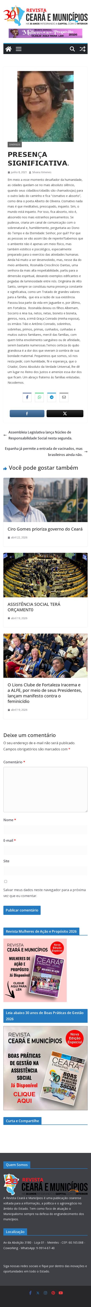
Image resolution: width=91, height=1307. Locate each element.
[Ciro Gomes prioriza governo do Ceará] (45, 480)
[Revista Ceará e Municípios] (8, 49)
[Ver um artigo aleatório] (82, 49)
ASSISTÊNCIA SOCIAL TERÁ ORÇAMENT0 (34, 607)
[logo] (45, 1176)
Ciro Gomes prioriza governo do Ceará (45, 529)
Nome (9, 820)
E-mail (9, 840)
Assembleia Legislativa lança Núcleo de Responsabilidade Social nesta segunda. (40, 435)
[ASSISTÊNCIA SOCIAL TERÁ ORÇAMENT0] (45, 555)
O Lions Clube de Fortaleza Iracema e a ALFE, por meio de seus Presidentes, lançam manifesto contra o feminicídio (45, 693)
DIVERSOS (14, 144)
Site (6, 861)
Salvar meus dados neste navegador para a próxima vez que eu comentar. (44, 893)
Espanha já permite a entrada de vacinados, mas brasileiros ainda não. (44, 451)
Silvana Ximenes (41, 172)
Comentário (14, 762)
